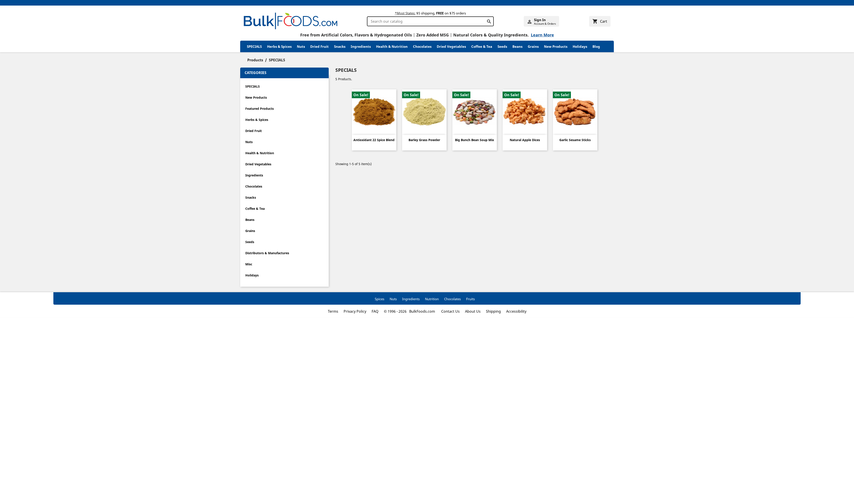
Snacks (339, 46)
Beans (517, 46)
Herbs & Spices (279, 46)
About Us (473, 311)
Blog (596, 46)
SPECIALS (254, 46)
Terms (333, 311)
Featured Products (259, 108)
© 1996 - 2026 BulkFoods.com (410, 311)
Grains (533, 46)
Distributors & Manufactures (267, 253)
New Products (555, 46)
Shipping (493, 311)
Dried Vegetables (451, 46)
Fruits (470, 299)
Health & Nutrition (392, 46)
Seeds (502, 46)
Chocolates (422, 46)
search (487, 20)
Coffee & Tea (481, 46)
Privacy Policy (355, 311)
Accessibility (516, 311)
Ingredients (361, 46)
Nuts (301, 46)
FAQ (375, 311)
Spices (379, 299)
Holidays (580, 46)
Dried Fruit (319, 46)
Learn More (542, 35)
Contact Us (450, 311)
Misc (248, 264)
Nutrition (432, 299)
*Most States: (405, 13)
